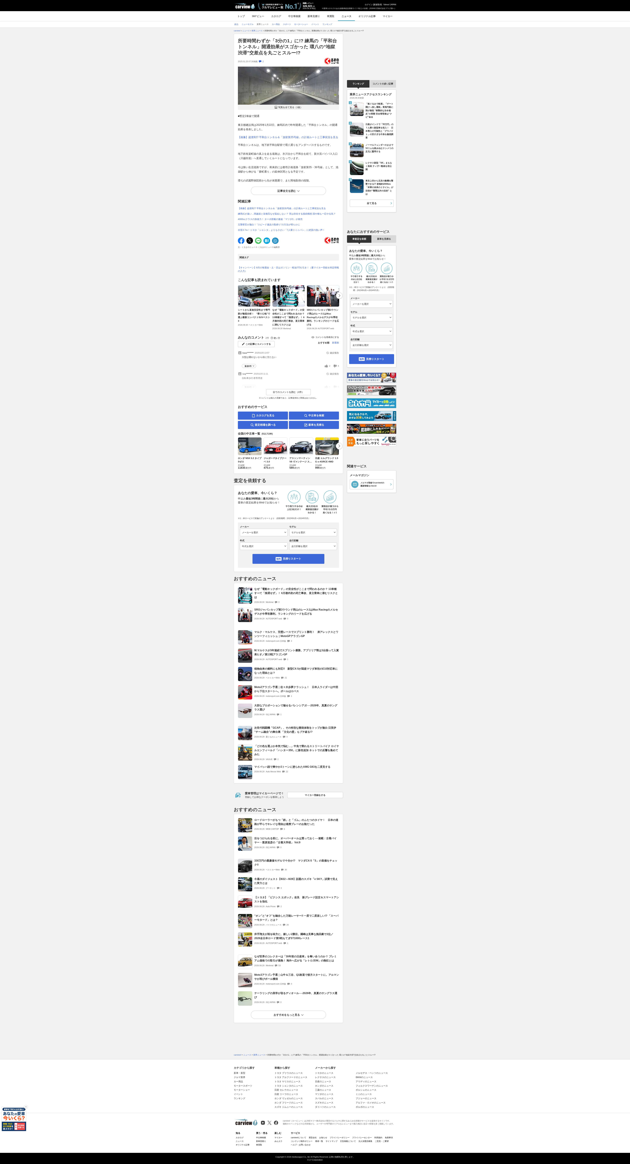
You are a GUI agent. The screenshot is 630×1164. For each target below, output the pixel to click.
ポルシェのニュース (366, 1090)
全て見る (372, 203)
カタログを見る (265, 415)
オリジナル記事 (367, 16)
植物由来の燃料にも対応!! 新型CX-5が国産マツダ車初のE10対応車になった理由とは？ (296, 670)
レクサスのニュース (325, 1077)
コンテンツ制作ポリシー (302, 1141)
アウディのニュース (366, 1081)
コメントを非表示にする (327, 337)
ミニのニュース (364, 1094)
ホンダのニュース (324, 1085)
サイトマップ (331, 1141)
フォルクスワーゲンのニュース (372, 1085)
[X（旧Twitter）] (269, 1122)
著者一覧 (319, 1141)
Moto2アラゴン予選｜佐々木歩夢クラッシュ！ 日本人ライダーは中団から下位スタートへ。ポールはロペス (296, 689)
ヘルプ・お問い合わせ (301, 1145)
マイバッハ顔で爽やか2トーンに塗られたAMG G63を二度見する (292, 766)
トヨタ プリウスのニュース (288, 1073)
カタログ (276, 16)
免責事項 (389, 1137)
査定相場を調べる (265, 424)
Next (339, 295)
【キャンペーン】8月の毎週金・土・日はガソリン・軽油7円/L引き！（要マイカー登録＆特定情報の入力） (288, 269)
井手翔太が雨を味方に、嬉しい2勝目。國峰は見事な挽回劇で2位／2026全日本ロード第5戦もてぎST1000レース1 (293, 936)
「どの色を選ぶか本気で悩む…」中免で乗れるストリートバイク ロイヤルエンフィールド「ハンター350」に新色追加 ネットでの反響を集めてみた (296, 750)
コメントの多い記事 (383, 83)
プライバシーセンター (362, 1137)
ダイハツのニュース (325, 1107)
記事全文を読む (287, 190)
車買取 (330, 16)
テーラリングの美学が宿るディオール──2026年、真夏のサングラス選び (295, 995)
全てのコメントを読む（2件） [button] (288, 392)
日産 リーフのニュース (286, 1094)
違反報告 (334, 353)
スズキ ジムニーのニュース (288, 1107)
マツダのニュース (324, 1094)
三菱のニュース (323, 1090)
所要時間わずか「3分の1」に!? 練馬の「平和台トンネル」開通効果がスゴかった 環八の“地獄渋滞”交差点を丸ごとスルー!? (287, 46)
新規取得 (377, 4)
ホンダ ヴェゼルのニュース (288, 1098)
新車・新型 (239, 1073)
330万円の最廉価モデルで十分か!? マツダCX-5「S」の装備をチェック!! (295, 862)
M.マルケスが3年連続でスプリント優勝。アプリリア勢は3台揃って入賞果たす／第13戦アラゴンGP (296, 652)
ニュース (346, 16)
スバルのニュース (324, 1098)
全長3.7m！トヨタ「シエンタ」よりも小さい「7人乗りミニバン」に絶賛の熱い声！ (281, 230)
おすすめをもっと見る (287, 1014)
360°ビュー (258, 16)
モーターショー (242, 1090)
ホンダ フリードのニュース (288, 1102)
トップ (241, 16)
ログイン (369, 4)
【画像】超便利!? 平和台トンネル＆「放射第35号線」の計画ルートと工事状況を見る (288, 137)
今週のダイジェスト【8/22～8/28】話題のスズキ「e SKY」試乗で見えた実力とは (296, 881)
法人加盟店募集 (365, 1141)
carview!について (298, 1137)
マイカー (388, 16)
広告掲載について (348, 1141)
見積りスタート (292, 558)
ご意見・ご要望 (382, 1141)
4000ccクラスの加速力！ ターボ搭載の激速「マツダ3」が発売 (270, 219)
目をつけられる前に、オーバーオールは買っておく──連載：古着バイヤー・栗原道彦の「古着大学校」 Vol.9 (295, 840)
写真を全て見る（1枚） (290, 107)
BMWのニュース (364, 1077)
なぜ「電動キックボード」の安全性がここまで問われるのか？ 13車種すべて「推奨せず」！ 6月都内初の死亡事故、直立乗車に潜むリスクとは (288, 317)
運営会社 (313, 1137)
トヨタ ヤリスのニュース (287, 1081)
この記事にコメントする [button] (258, 344)
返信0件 (248, 366)
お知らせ (323, 1137)
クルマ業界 (239, 1077)
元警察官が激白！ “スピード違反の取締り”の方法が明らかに (269, 224)
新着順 (335, 342)
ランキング (358, 83)
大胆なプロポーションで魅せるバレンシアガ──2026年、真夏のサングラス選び (295, 707)
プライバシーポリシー (339, 1137)
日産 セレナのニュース (286, 1090)
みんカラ (278, 1141)
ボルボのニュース (365, 1107)
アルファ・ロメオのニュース (371, 1102)
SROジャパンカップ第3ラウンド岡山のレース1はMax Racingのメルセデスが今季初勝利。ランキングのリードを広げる (323, 317)
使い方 (277, 338)
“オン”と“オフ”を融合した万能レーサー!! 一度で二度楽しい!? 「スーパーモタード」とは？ (296, 917)
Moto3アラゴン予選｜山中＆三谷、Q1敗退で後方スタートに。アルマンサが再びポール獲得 (296, 976)
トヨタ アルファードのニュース (290, 1077)
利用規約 (378, 1137)
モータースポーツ (243, 1085)
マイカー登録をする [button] (315, 795)
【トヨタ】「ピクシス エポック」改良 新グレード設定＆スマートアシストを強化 (296, 899)
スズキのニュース (324, 1102)
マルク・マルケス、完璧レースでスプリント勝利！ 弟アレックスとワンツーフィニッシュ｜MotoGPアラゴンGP (296, 634)
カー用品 (238, 1081)
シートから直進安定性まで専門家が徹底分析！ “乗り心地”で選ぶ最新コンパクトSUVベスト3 (254, 315)
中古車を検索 (316, 415)
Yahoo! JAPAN (389, 4)
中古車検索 (294, 16)
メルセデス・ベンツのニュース (372, 1073)
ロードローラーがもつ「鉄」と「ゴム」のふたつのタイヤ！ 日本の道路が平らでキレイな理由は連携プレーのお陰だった (296, 822)
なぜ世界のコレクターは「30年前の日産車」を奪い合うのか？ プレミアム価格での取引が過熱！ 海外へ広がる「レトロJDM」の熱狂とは (295, 958)
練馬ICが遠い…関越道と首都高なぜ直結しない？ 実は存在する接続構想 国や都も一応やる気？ (287, 213)
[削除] (26, 1107)
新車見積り (314, 16)
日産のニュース (323, 1081)
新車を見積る (316, 424)
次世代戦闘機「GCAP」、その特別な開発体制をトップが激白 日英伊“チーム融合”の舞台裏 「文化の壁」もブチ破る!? (295, 729)
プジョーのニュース (366, 1098)
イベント (238, 1094)
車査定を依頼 (359, 239)
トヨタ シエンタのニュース (288, 1085)
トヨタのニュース (324, 1073)
